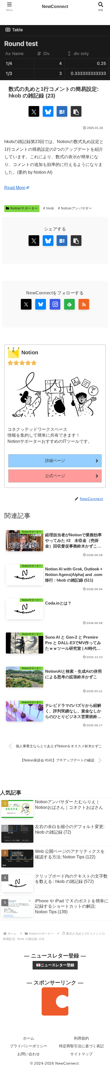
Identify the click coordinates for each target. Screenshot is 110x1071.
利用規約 (81, 1038)
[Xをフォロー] (26, 304)
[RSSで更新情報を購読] (83, 304)
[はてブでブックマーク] (62, 111)
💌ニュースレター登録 (55, 965)
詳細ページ (55, 460)
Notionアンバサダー (76, 208)
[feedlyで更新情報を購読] (69, 304)
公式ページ (55, 475)
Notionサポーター (24, 208)
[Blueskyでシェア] (48, 111)
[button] (76, 111)
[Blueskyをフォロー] (40, 304)
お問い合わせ (28, 1054)
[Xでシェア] (34, 111)
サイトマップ (81, 1054)
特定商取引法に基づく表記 (81, 1046)
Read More (14, 187)
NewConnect (55, 6)
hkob (50, 208)
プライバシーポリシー (28, 1046)
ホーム (28, 1038)
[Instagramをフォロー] (55, 304)
